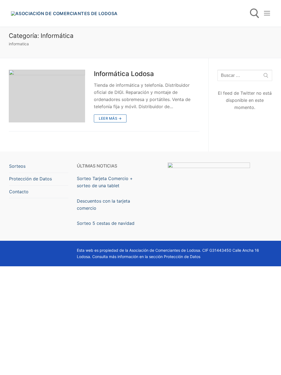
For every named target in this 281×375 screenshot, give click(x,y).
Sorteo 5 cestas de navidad (105, 223)
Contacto (19, 191)
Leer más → (110, 118)
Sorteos (17, 166)
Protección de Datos (30, 178)
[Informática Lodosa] (47, 96)
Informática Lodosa (124, 74)
